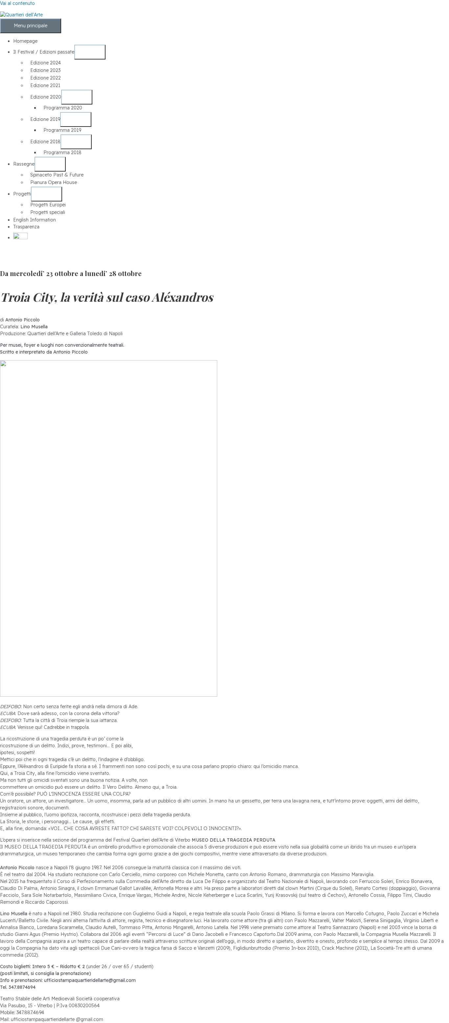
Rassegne (24, 164)
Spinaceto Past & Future (56, 175)
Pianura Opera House (53, 182)
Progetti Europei (48, 205)
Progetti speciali (47, 212)
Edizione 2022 (45, 78)
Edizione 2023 (45, 70)
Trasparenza (26, 227)
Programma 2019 (62, 130)
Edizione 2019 (45, 119)
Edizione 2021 (45, 85)
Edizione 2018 (45, 142)
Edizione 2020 (45, 97)
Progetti (22, 194)
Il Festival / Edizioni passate (43, 52)
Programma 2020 (62, 108)
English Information (34, 220)
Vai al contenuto (17, 3)
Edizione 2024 (45, 63)
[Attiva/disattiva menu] (90, 52)
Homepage (25, 41)
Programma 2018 (62, 152)
